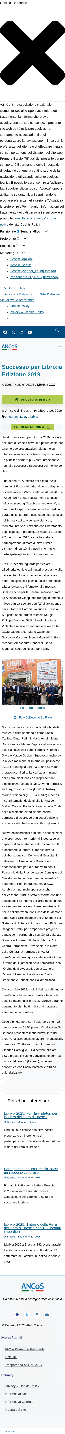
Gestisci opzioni (21, 259)
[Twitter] (13, 332)
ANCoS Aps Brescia (35, 399)
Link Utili (11, 1357)
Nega (23, 288)
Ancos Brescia (15, 416)
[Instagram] (21, 332)
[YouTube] (29, 332)
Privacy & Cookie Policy (27, 312)
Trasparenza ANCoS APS (23, 1365)
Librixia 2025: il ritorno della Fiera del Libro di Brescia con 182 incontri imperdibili (32, 1228)
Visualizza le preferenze (18, 294)
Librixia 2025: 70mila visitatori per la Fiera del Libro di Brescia (30, 1115)
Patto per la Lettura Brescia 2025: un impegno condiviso (31, 1170)
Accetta (8, 288)
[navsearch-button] (57, 330)
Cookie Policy (19, 306)
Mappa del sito (15, 1409)
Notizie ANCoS (24, 384)
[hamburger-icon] (60, 347)
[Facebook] (5, 332)
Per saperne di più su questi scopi (34, 277)
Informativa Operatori (20, 1402)
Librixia (33, 416)
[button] (32, 54)
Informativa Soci (16, 1394)
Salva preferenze (50, 294)
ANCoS (7, 384)
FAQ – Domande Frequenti (24, 1349)
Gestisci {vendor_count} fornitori (33, 271)
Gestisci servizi (20, 265)
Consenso (9, 1431)
